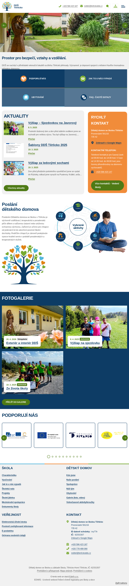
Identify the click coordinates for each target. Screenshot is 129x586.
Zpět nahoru (121, 583)
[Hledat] (107, 6)
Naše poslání (72, 480)
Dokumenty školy (10, 507)
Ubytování (71, 493)
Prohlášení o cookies (82, 571)
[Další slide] (125, 25)
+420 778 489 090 (79, 549)
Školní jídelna (8, 498)
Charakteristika (9, 475)
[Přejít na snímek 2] (52, 456)
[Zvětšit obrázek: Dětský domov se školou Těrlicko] (26, 264)
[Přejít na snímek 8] (73, 456)
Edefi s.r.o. (74, 577)
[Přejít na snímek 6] (66, 456)
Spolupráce (71, 484)
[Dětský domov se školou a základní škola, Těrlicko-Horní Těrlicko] (7, 6)
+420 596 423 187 (70, 6)
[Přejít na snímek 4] (59, 456)
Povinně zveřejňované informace (17, 526)
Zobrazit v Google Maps (108, 143)
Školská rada (8, 489)
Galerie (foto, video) (75, 498)
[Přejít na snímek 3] (56, 456)
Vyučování (7, 480)
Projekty (6, 493)
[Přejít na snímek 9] (77, 456)
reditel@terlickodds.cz (93, 6)
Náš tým (70, 489)
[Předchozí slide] (4, 25)
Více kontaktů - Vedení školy (107, 185)
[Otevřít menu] (123, 6)
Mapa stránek (66, 571)
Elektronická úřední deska (14, 522)
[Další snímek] (125, 438)
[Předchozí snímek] (4, 438)
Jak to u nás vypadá (11, 484)
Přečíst (54, 131)
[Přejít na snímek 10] (81, 456)
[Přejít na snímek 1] (48, 456)
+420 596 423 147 (104, 172)
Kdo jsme (70, 475)
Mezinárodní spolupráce (13, 502)
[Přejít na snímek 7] (70, 456)
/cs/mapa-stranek (115, 6)
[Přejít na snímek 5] (63, 456)
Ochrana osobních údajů (14, 535)
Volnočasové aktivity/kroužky (80, 502)
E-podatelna (7, 531)
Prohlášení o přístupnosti (48, 571)
